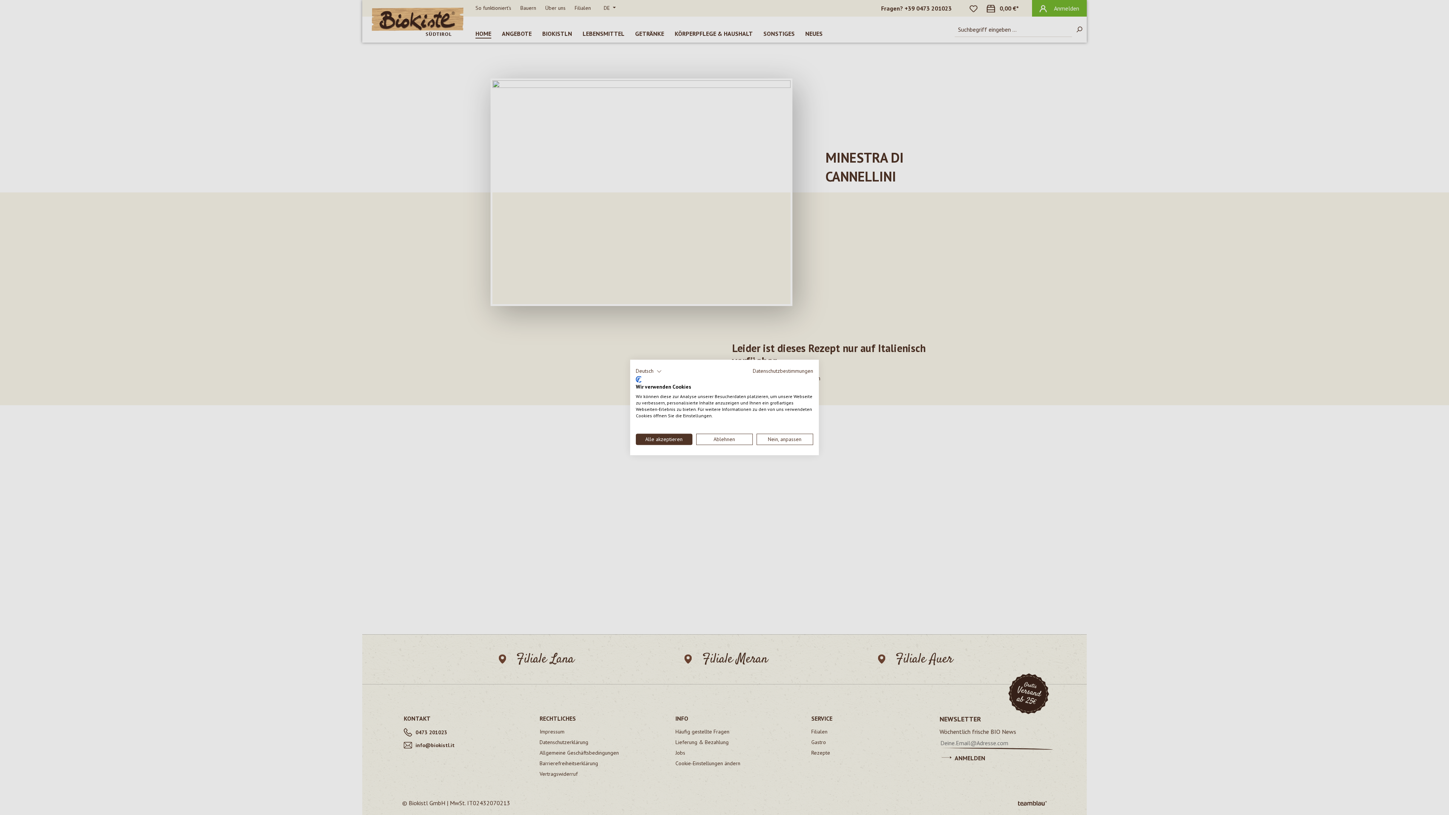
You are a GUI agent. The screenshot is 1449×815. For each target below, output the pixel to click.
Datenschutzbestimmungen (783, 371)
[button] (649, 371)
